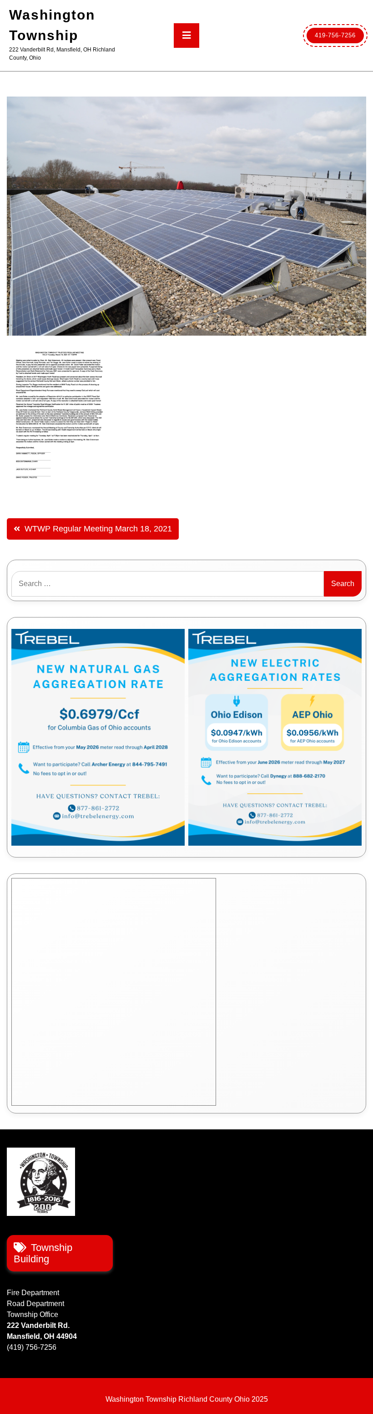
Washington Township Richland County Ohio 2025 (187, 1399)
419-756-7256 (335, 35)
